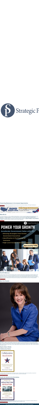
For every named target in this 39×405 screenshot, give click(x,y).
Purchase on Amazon (4, 375)
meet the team (2, 279)
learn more (2, 220)
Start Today (2, 205)
